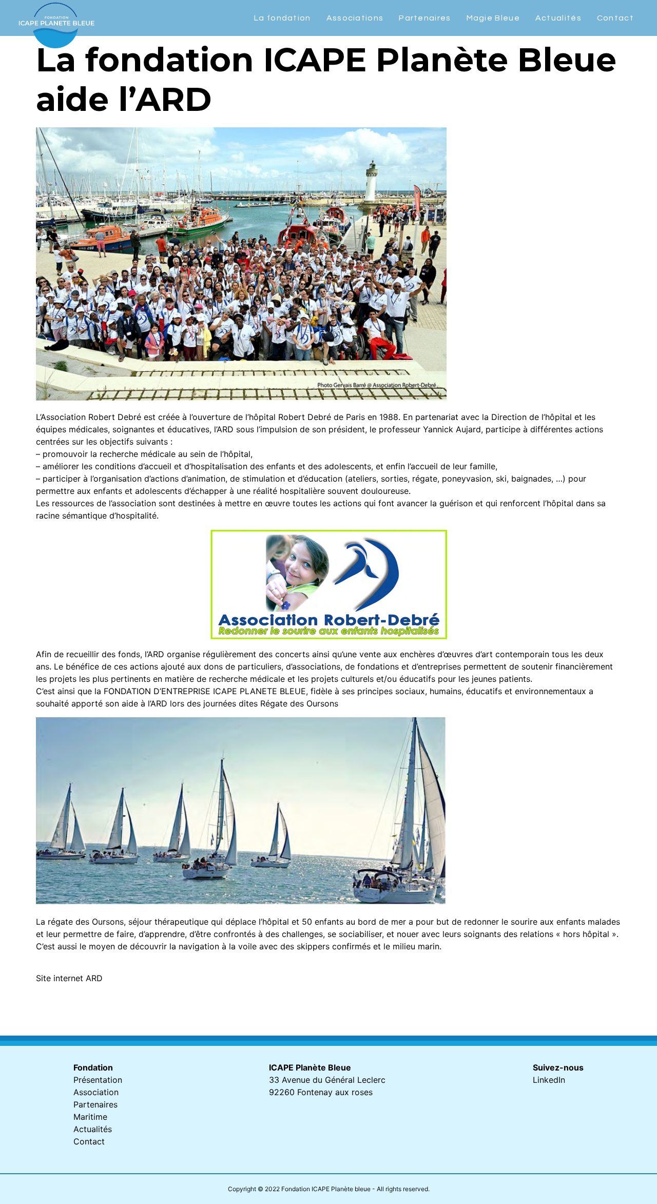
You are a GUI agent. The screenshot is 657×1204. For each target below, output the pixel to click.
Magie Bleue (493, 18)
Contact (615, 18)
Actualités (558, 18)
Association (96, 1092)
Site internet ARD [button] (69, 978)
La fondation (282, 18)
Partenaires (425, 18)
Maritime (90, 1117)
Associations (355, 18)
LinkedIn (549, 1080)
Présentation (97, 1080)
